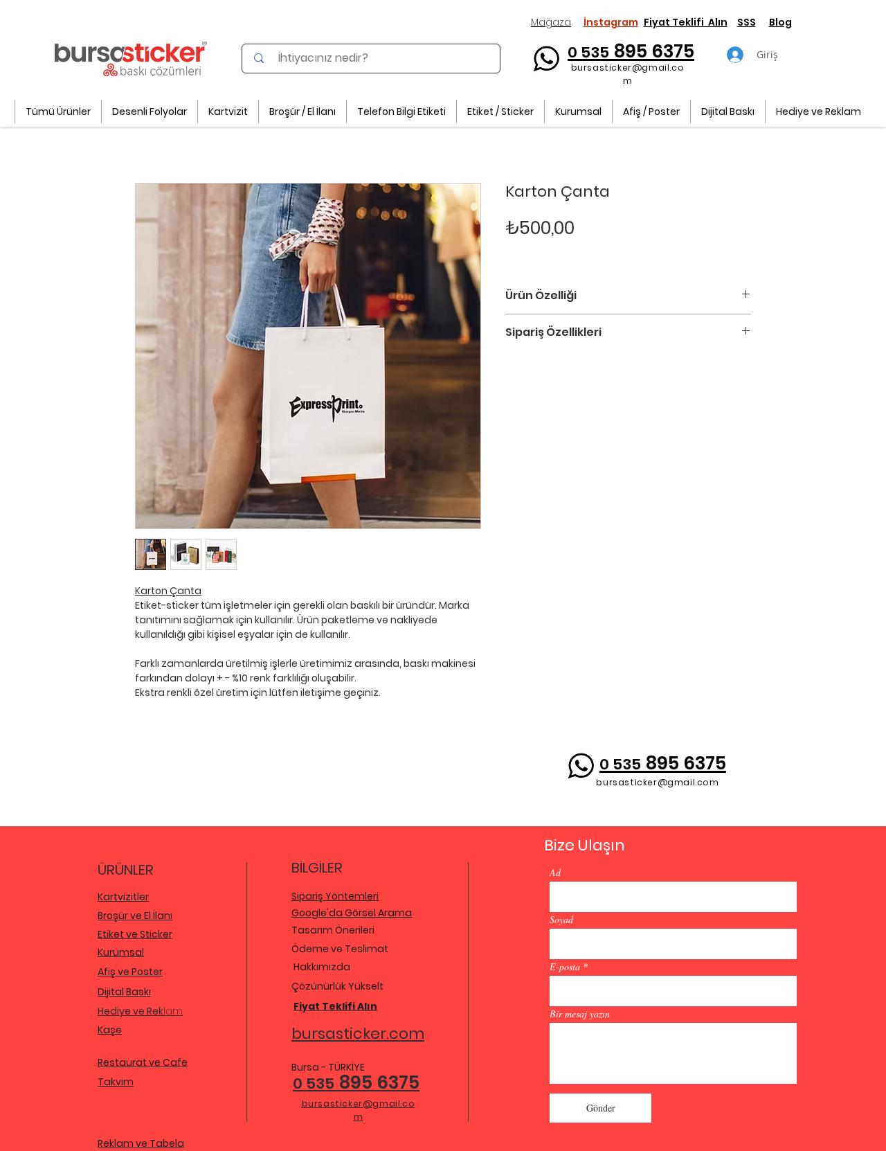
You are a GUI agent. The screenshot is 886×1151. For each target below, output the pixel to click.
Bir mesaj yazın (580, 1014)
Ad (555, 872)
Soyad (561, 920)
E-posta (565, 967)
